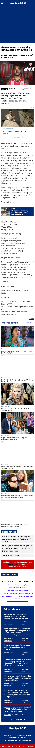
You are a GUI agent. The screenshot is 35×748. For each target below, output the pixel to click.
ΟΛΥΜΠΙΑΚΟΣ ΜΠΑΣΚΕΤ (10, 574)
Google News (12, 564)
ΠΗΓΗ (31, 318)
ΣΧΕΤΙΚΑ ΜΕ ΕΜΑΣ (25, 740)
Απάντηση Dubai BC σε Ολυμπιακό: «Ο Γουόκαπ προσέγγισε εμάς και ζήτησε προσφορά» (17, 548)
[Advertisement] (17, 24)
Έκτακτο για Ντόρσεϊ (11, 555)
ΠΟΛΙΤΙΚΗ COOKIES (10, 740)
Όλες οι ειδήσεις (17, 719)
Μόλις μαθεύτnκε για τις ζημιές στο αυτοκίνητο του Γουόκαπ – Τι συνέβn (16, 539)
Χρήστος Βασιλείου (12, 89)
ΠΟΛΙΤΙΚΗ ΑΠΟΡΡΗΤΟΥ (23, 735)
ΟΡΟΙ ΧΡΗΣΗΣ (8, 735)
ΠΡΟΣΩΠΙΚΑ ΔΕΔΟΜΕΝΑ (17, 737)
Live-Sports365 (17, 728)
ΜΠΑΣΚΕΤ (5, 89)
